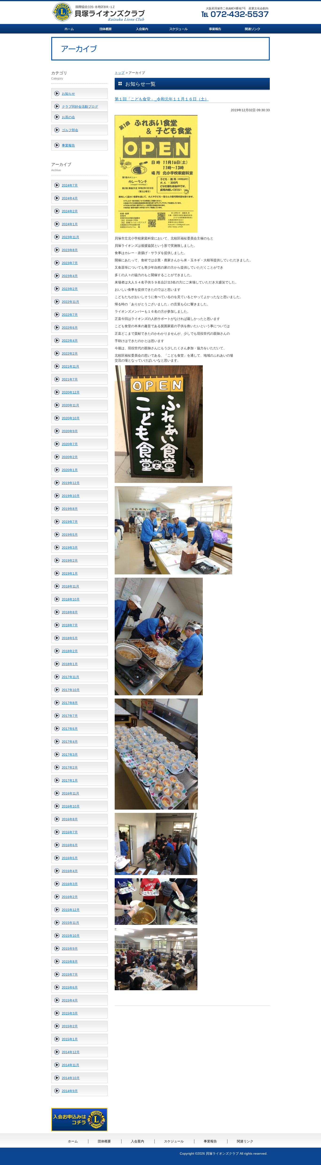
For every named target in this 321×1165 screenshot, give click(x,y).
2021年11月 (70, 366)
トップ (120, 73)
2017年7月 (70, 716)
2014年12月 (71, 1052)
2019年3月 (70, 547)
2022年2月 (70, 353)
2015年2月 (70, 1026)
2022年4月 (70, 340)
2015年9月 (70, 948)
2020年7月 (70, 444)
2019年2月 (70, 560)
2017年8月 (70, 703)
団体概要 (104, 1141)
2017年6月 (70, 729)
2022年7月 (70, 315)
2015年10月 (71, 936)
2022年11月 (70, 302)
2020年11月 (70, 405)
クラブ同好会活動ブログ (80, 106)
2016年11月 (70, 793)
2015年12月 (71, 910)
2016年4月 (70, 871)
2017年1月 (70, 780)
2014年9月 (70, 1091)
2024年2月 (70, 211)
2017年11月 (70, 677)
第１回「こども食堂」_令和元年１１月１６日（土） (162, 99)
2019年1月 (70, 573)
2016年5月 (70, 858)
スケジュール (174, 1141)
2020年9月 (70, 431)
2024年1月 (70, 224)
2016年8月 (70, 819)
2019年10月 (71, 496)
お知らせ (68, 93)
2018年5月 (70, 638)
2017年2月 (70, 767)
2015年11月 (70, 923)
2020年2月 (70, 457)
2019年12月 (71, 483)
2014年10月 (71, 1078)
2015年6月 (70, 987)
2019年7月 (70, 522)
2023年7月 (70, 263)
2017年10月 (71, 690)
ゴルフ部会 (70, 130)
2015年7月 (70, 974)
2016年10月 (71, 806)
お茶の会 (68, 117)
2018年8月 (70, 612)
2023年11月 (70, 237)
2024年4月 (70, 198)
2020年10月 (71, 418)
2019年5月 (70, 535)
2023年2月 (70, 289)
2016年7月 (70, 832)
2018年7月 (70, 625)
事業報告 (68, 145)
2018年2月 (70, 651)
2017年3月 (70, 754)
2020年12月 (71, 392)
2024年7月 (70, 185)
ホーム (73, 1141)
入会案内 (137, 1141)
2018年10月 (71, 599)
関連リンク (245, 1141)
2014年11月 (70, 1065)
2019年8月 (70, 509)
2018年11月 (70, 586)
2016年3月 (70, 884)
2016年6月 (70, 845)
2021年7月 (70, 379)
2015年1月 (70, 1039)
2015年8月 (70, 961)
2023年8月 (70, 250)
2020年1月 (70, 470)
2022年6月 (70, 328)
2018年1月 (70, 664)
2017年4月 (70, 742)
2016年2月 (70, 897)
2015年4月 (70, 1000)
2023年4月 (70, 276)
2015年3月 (70, 1013)
